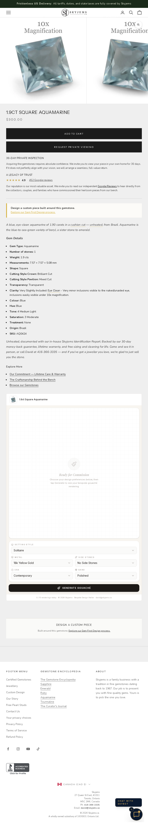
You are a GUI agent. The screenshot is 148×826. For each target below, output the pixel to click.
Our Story (12, 699)
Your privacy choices (18, 718)
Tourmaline (47, 702)
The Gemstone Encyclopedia (58, 679)
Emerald (45, 688)
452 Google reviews (41, 180)
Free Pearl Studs (16, 705)
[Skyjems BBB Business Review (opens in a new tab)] (74, 769)
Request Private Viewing (74, 147)
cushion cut (78, 225)
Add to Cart (74, 133)
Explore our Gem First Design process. (33, 212)
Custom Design (15, 692)
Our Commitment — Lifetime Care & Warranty (38, 374)
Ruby (43, 693)
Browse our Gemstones (24, 385)
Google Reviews (107, 186)
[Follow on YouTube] (28, 749)
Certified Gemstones (18, 679)
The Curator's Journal (53, 706)
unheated (96, 225)
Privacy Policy (14, 724)
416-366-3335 (92, 804)
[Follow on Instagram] (18, 749)
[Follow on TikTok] (38, 749)
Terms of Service (16, 730)
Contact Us (13, 711)
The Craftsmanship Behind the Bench (33, 380)
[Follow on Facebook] (8, 749)
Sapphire (45, 684)
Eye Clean (54, 290)
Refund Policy (14, 737)
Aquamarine (47, 697)
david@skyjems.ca (90, 808)
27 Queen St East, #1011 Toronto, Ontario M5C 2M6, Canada (87, 798)
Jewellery (12, 686)
